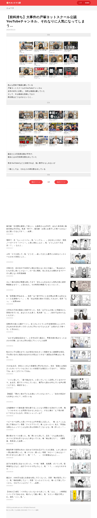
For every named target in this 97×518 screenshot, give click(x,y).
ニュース (10, 8)
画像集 (87, 3)
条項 (25, 510)
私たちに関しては (11, 510)
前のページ (36, 182)
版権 (37, 510)
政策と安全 (20, 510)
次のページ (61, 182)
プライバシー (31, 510)
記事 (80, 3)
